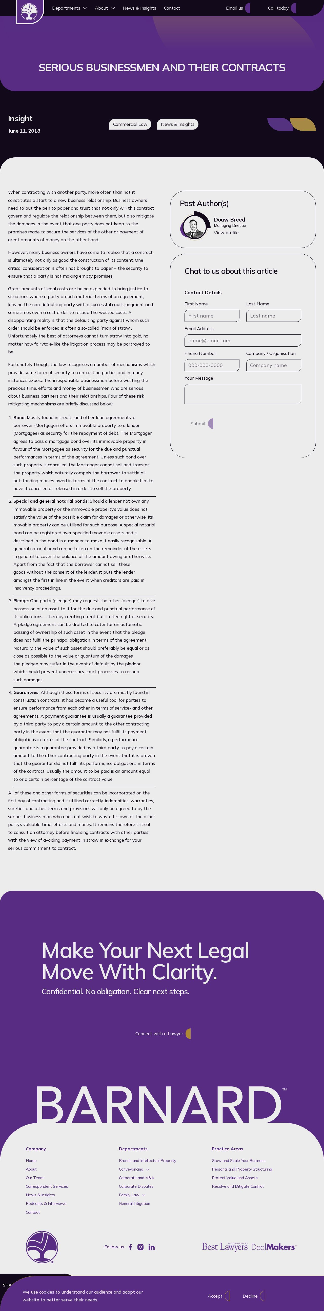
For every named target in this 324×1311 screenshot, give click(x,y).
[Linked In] (152, 1247)
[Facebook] (130, 1247)
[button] (69, 8)
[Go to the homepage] (42, 1247)
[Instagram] (140, 1247)
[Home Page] (30, 12)
